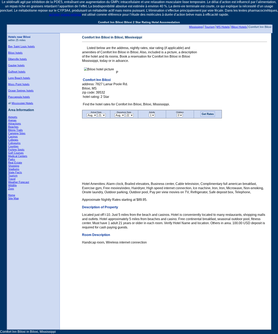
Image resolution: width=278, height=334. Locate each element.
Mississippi (196, 26)
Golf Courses (16, 152)
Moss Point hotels (19, 84)
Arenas (12, 120)
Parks (11, 159)
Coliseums (14, 143)
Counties (13, 146)
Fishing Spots (16, 149)
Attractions (14, 123)
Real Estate (15, 162)
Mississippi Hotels (22, 103)
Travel (11, 178)
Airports (12, 117)
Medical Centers (17, 156)
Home (11, 195)
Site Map (13, 198)
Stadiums (13, 169)
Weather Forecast (18, 182)
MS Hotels (223, 26)
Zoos (11, 188)
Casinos (13, 136)
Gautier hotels (16, 65)
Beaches (13, 126)
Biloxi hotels (15, 52)
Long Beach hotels (19, 78)
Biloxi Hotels (239, 26)
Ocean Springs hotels (21, 90)
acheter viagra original (65, 14)
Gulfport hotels (16, 71)
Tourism (210, 26)
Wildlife (12, 185)
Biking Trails (15, 130)
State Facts (15, 172)
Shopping (13, 165)
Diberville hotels (17, 59)
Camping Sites (16, 133)
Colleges (13, 139)
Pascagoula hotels (19, 96)
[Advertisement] (233, 61)
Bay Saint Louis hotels (21, 46)
